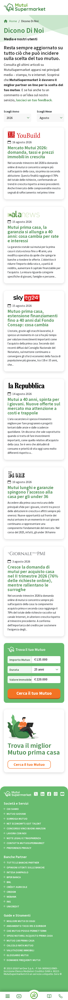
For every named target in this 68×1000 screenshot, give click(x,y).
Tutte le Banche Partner (23, 862)
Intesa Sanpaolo (17, 872)
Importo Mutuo (19, 660)
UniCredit (13, 906)
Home (13, 21)
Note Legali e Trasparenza (24, 838)
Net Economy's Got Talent (24, 823)
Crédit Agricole (17, 887)
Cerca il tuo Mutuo (34, 693)
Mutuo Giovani (16, 813)
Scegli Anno (11, 111)
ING (9, 901)
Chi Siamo (13, 809)
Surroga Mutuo (17, 818)
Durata (14, 669)
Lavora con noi (16, 833)
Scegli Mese (44, 111)
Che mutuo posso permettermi (26, 930)
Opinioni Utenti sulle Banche (26, 867)
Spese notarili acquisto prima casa (30, 935)
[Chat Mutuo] (34, 997)
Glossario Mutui (18, 955)
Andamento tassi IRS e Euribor (26, 926)
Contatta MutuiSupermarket (26, 843)
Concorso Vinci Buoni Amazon (26, 828)
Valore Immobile (20, 679)
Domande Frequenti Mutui (23, 960)
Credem (11, 891)
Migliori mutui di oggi (21, 921)
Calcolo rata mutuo (20, 945)
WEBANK (11, 896)
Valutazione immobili (20, 950)
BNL (9, 882)
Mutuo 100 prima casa (20, 940)
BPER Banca (14, 877)
